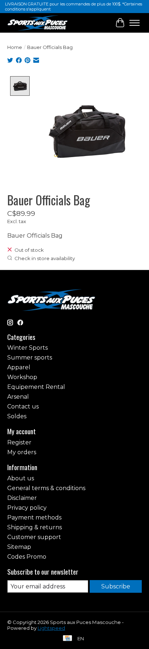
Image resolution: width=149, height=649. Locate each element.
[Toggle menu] (134, 23)
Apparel (18, 367)
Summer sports (29, 357)
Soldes (16, 416)
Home (14, 47)
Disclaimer (22, 497)
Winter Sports (27, 347)
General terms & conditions (46, 488)
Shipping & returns (34, 527)
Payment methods (34, 517)
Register (19, 442)
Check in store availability (44, 258)
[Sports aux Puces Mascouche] (37, 22)
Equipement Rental (36, 386)
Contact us (23, 406)
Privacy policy (27, 507)
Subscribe (115, 586)
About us (20, 478)
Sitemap (19, 546)
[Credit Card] (67, 638)
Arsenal (18, 396)
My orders (21, 452)
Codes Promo (26, 556)
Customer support (34, 537)
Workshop (22, 377)
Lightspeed (51, 628)
